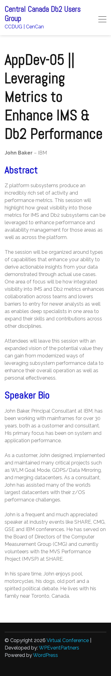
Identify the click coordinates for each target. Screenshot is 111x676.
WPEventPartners (59, 648)
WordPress (45, 655)
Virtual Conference (68, 640)
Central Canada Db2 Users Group (43, 14)
